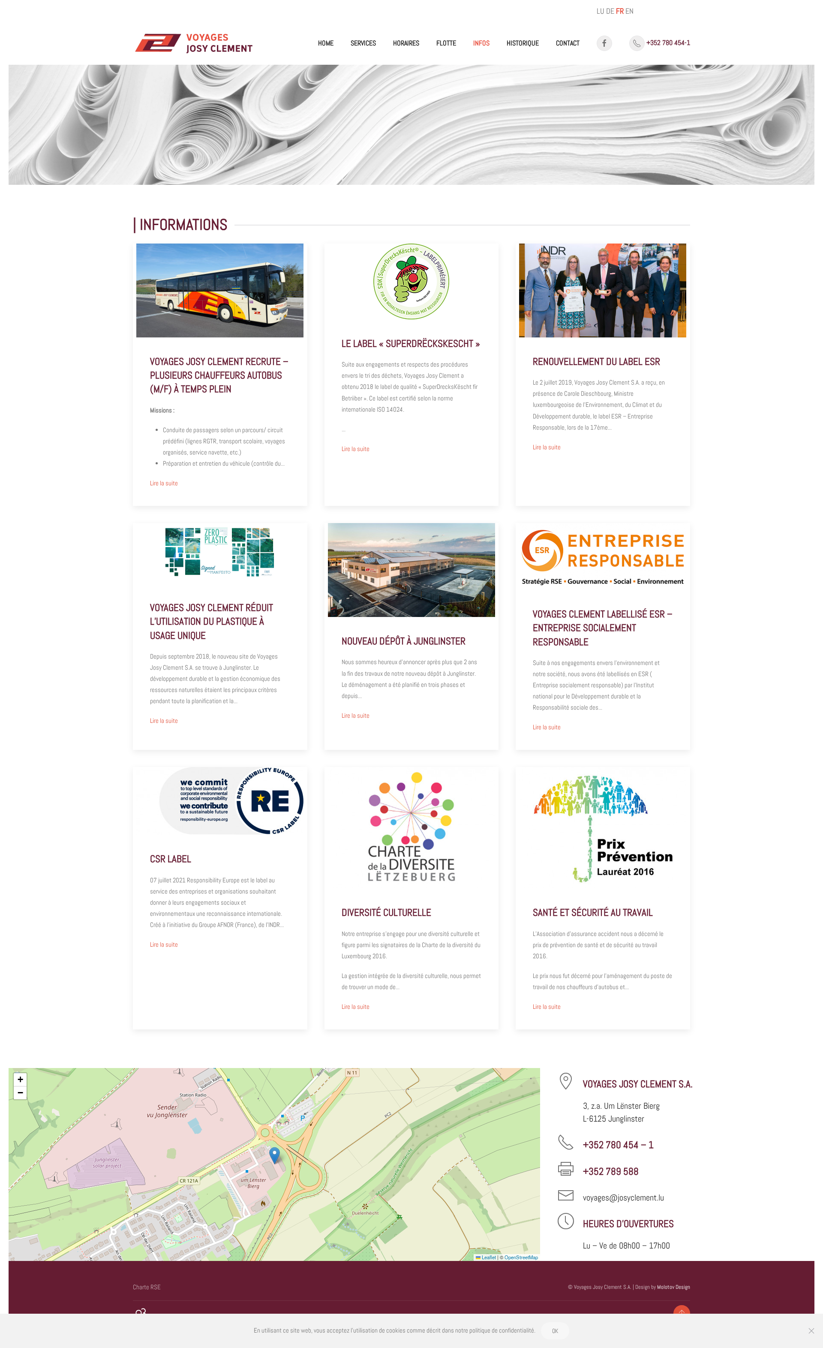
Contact (568, 43)
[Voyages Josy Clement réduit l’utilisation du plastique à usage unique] (220, 636)
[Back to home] (194, 43)
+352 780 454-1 (668, 42)
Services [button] (363, 43)
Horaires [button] (406, 43)
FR (620, 11)
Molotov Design (673, 1287)
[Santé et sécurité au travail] (603, 898)
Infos (481, 43)
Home (325, 43)
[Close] (811, 1331)
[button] (274, 1155)
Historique (523, 43)
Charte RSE (147, 1287)
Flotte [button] (446, 43)
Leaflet (488, 1257)
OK (555, 1331)
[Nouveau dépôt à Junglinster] (411, 636)
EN (629, 11)
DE (610, 11)
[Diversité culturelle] (411, 898)
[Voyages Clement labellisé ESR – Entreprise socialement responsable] (603, 636)
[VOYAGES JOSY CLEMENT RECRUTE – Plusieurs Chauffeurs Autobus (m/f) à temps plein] (220, 375)
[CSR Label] (220, 898)
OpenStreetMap (521, 1257)
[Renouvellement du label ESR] (603, 375)
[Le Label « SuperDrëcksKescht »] (411, 375)
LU (600, 11)
